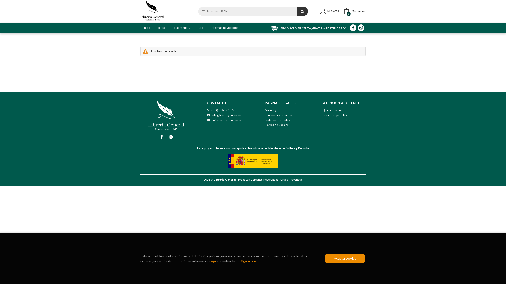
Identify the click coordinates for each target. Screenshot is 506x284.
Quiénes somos (332, 110)
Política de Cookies (277, 125)
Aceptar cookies (345, 258)
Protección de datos (277, 120)
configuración (246, 261)
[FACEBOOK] (353, 27)
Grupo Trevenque (291, 180)
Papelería (181, 28)
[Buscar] (302, 11)
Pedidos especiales (335, 115)
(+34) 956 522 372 (223, 110)
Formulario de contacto (226, 120)
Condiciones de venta (278, 115)
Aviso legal (272, 110)
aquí (213, 261)
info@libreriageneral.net (227, 115)
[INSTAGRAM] (361, 27)
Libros (161, 28)
